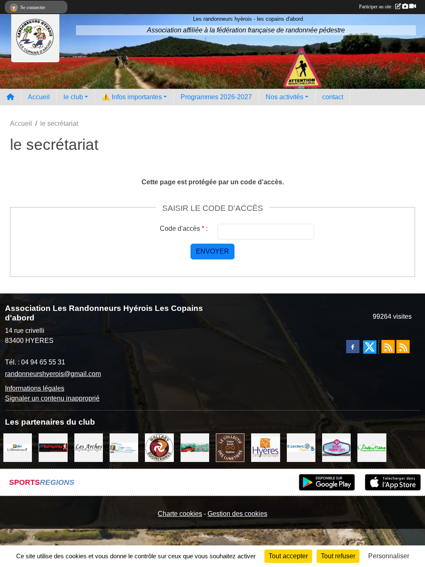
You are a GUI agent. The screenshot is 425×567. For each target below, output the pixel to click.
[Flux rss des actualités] (388, 346)
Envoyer (212, 251)
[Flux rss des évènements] (403, 346)
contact (332, 96)
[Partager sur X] (369, 347)
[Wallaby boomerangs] (159, 447)
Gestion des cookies (237, 513)
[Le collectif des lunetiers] (230, 447)
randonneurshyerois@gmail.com (53, 373)
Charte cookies (180, 513)
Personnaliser (388, 556)
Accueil (39, 96)
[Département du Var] (17, 447)
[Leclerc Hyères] (301, 447)
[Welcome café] (195, 447)
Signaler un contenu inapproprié (52, 398)
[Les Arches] (88, 447)
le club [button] (73, 96)
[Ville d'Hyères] (265, 447)
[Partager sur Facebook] (352, 346)
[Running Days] (336, 447)
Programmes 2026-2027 (216, 96)
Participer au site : (377, 7)
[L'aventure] (371, 447)
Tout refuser (338, 556)
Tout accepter (288, 556)
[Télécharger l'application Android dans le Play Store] (327, 482)
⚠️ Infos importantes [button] (132, 96)
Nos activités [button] (284, 96)
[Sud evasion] (124, 447)
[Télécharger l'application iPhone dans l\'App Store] (393, 482)
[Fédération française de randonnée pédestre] (53, 447)
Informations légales (34, 388)
